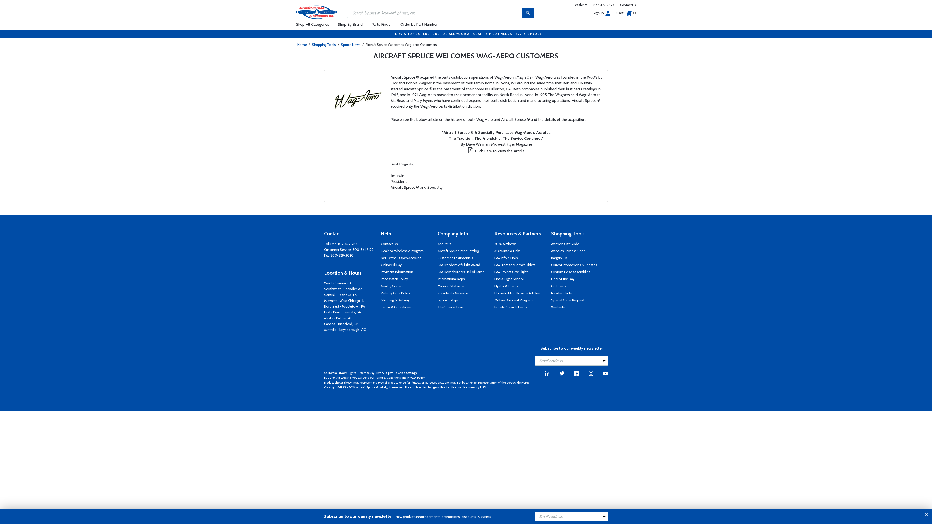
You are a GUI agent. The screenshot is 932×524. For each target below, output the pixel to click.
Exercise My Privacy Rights (376, 373)
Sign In (598, 13)
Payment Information (397, 272)
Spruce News (350, 44)
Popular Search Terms (510, 307)
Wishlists (581, 5)
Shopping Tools (324, 44)
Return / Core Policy (395, 293)
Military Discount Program (513, 300)
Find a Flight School (509, 279)
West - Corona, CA (337, 283)
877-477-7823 (603, 5)
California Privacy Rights (340, 373)
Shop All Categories (312, 24)
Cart (626, 13)
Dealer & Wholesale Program (402, 251)
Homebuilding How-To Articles (517, 293)
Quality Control (392, 286)
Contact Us (628, 5)
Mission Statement (452, 286)
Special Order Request (567, 300)
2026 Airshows (505, 244)
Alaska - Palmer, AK (338, 318)
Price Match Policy (394, 279)
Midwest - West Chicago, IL (344, 300)
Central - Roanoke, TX (340, 295)
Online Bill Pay (391, 265)
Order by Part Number (419, 24)
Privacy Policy (416, 377)
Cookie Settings (406, 373)
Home (302, 44)
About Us (444, 244)
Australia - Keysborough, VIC (345, 330)
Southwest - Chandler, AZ (343, 289)
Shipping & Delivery (395, 300)
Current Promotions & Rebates (574, 265)
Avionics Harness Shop (568, 251)
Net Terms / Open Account (401, 258)
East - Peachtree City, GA (342, 312)
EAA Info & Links (506, 258)
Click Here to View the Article (499, 151)
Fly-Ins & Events (506, 286)
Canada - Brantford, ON (341, 324)
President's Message (453, 293)
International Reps (451, 279)
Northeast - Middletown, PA (344, 306)
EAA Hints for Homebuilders (514, 265)
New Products (561, 293)
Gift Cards (558, 286)
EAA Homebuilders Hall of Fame (461, 272)
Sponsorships (448, 300)
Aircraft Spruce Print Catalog (458, 251)
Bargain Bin (559, 258)
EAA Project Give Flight (511, 272)
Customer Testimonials (455, 258)
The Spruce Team (451, 307)
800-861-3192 (362, 249)
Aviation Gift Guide (565, 244)
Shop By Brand (350, 24)
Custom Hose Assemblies (570, 272)
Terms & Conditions (396, 307)
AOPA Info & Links (507, 251)
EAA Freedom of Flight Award (459, 265)
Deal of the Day (562, 279)
